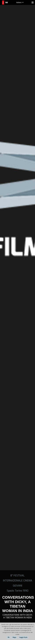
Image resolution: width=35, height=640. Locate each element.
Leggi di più (23, 637)
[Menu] (32, 2)
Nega (14, 637)
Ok (8, 637)
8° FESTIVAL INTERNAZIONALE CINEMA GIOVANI (17, 580)
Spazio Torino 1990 (17, 590)
